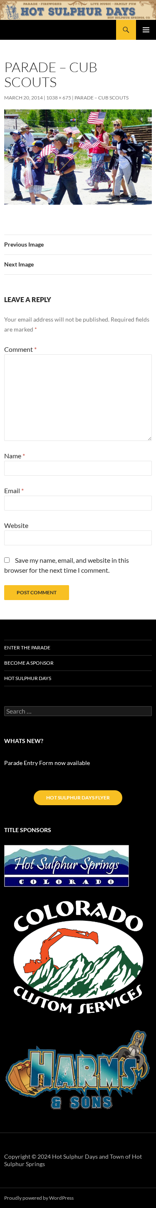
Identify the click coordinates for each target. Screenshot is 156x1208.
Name (14, 456)
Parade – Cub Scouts (101, 97)
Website (16, 525)
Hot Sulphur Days (27, 678)
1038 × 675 (58, 97)
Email (14, 490)
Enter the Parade (27, 647)
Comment (20, 349)
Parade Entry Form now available (47, 762)
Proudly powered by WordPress (39, 1198)
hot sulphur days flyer (78, 797)
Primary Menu (146, 30)
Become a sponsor (29, 663)
